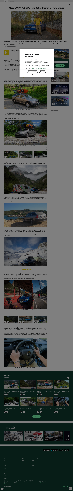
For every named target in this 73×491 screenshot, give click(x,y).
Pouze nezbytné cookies (32, 71)
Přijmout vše (42, 71)
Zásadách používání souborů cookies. (38, 68)
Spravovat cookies (37, 74)
